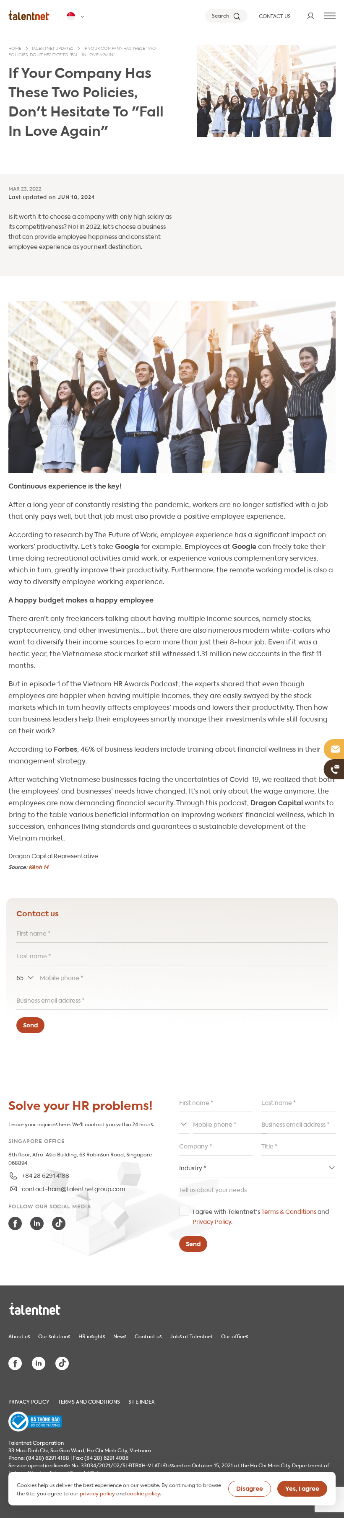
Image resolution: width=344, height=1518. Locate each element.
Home (14, 49)
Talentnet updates (52, 49)
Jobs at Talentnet (191, 1336)
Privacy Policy (212, 1221)
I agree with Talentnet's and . (261, 1216)
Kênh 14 (38, 866)
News (119, 1336)
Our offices (234, 1336)
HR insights (91, 1336)
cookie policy (143, 1493)
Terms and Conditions (89, 1401)
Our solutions (54, 1336)
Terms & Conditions (288, 1211)
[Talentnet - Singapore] (77, 16)
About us (19, 1336)
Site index (141, 1401)
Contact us (148, 1336)
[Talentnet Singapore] (29, 15)
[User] (310, 16)
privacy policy (97, 1493)
